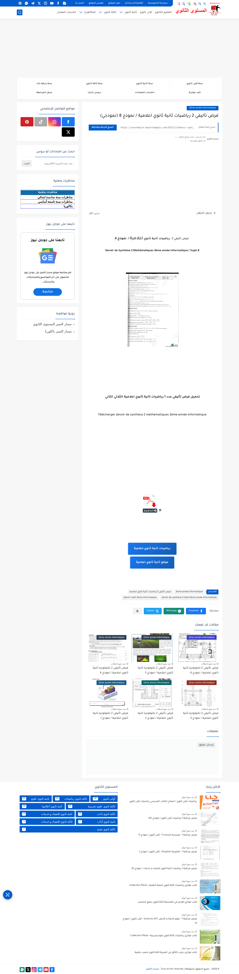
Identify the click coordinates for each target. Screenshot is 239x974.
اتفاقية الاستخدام (134, 3)
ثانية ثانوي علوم (36, 798)
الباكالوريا (90, 12)
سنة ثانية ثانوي (144, 84)
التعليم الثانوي (163, 12)
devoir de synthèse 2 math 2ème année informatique (189, 597)
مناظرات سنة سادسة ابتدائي (55, 197)
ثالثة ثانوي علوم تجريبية (92, 806)
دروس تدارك (94, 93)
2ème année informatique (202, 108)
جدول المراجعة (44, 93)
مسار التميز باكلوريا (58, 331)
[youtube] (51, 3)
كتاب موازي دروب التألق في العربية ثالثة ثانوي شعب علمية (166, 952)
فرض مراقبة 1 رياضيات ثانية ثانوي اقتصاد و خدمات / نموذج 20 (164, 868)
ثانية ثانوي (131, 12)
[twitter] (39, 3)
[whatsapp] (26, 3)
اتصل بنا (79, 3)
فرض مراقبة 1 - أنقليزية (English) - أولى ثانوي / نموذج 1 (168, 852)
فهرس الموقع (96, 3)
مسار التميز (152, 969)
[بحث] (19, 12)
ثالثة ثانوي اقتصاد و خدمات (47, 821)
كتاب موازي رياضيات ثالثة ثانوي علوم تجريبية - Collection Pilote (163, 935)
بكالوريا (68, 206)
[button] (196, 611)
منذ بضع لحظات (208, 663)
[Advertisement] (119, 48)
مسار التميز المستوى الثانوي (52, 324)
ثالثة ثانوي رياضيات (71, 798)
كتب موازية (195, 93)
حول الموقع (114, 3)
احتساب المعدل (66, 12)
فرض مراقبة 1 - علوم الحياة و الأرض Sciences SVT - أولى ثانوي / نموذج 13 (160, 921)
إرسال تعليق (206, 745)
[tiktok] (40, 121)
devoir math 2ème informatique (140, 597)
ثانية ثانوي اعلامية (42, 806)
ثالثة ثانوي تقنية (69, 829)
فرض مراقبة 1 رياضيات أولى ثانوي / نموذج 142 (172, 818)
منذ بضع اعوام (188, 797)
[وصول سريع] (7, 894)
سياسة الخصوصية (158, 3)
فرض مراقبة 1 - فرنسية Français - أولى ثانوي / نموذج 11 (167, 835)
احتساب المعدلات (144, 93)
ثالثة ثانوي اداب (97, 814)
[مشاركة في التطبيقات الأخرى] (137, 611)
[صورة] (210, 802)
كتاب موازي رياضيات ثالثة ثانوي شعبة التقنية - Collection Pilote (163, 885)
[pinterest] (20, 3)
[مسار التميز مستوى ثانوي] (199, 9)
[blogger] (64, 3)
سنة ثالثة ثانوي (94, 84)
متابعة (47, 292)
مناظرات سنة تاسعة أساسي (55, 201)
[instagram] (45, 3)
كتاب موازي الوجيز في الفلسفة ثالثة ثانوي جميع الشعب (167, 902)
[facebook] (58, 3)
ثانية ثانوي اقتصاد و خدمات (47, 814)
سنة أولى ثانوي (195, 84)
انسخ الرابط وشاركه (103, 127)
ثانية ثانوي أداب (97, 821)
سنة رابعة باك (44, 84)
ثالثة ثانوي (110, 12)
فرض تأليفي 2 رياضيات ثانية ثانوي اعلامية (150, 592)
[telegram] (32, 3)
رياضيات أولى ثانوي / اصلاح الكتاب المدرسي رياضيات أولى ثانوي (163, 801)
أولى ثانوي (146, 12)
